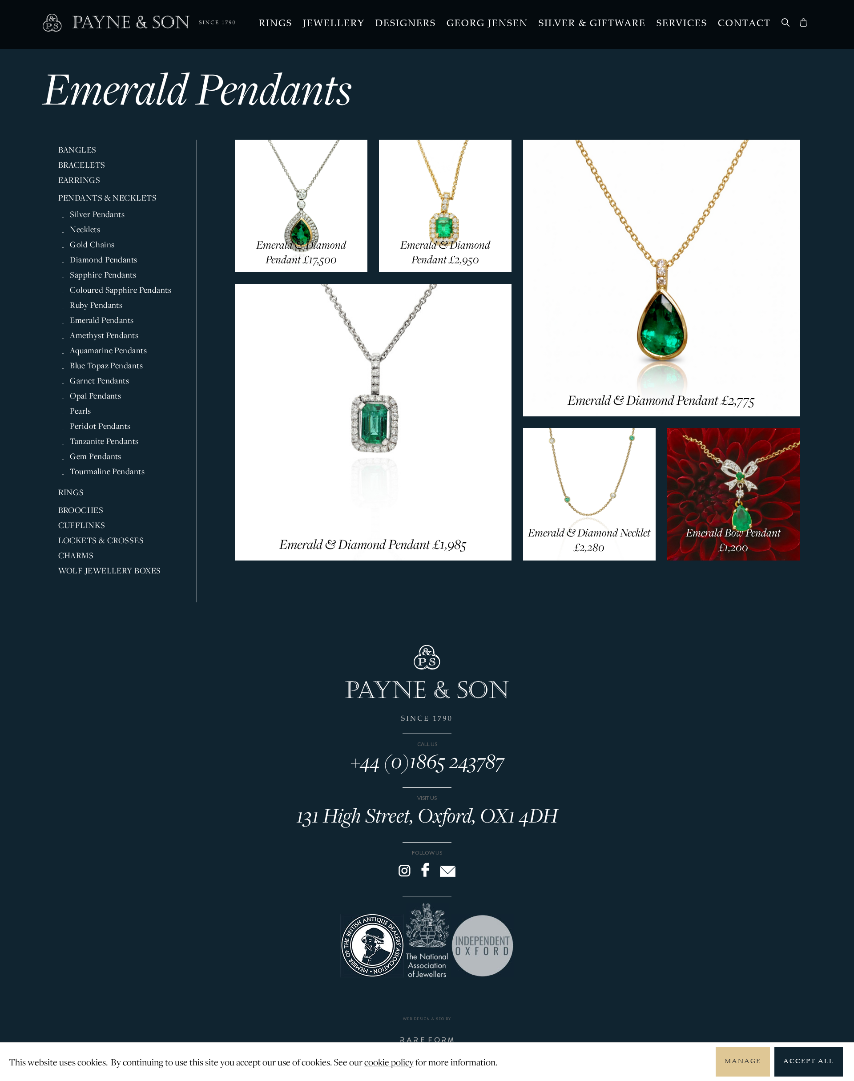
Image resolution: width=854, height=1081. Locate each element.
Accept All (808, 1061)
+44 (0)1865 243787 (427, 760)
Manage (743, 1061)
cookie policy (389, 1062)
